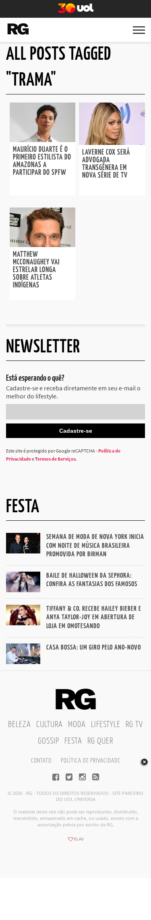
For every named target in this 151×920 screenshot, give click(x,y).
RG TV (134, 725)
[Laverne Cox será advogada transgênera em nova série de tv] (112, 142)
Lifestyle (105, 725)
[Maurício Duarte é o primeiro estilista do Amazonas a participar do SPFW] (43, 140)
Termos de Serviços (55, 459)
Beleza (19, 725)
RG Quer (100, 741)
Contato (41, 761)
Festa (73, 741)
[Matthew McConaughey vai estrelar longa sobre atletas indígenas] (43, 245)
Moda (77, 725)
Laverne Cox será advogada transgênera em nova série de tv (106, 164)
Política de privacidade (90, 761)
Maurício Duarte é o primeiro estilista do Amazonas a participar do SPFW (42, 161)
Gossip (48, 741)
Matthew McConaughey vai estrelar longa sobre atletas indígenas (36, 270)
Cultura (49, 725)
